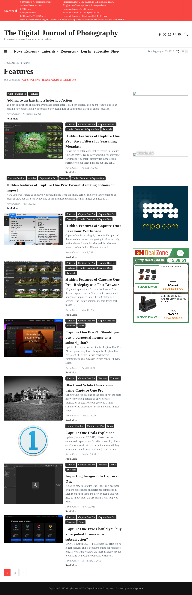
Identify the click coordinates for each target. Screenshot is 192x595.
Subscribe (101, 51)
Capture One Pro (31, 79)
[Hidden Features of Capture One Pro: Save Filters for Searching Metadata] (33, 140)
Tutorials (49, 51)
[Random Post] (177, 51)
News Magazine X (135, 588)
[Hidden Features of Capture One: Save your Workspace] (33, 228)
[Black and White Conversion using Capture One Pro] (33, 398)
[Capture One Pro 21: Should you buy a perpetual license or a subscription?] (33, 338)
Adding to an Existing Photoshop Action (39, 100)
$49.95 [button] (173, 314)
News (18, 51)
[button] (180, 253)
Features (34, 93)
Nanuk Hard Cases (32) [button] (172, 266)
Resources (68, 51)
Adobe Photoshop (17, 93)
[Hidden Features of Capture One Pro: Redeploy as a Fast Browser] (33, 279)
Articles (15, 62)
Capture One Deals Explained (89, 433)
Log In (86, 51)
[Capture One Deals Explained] (33, 440)
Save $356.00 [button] (173, 288)
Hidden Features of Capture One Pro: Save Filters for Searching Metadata (92, 141)
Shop (115, 51)
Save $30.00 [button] (173, 318)
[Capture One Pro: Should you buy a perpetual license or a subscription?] (33, 529)
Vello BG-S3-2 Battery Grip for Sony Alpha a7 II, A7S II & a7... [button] (173, 299)
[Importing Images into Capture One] (33, 483)
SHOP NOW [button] (147, 287)
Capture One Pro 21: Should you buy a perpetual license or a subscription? (92, 337)
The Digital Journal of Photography (61, 33)
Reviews (30, 51)
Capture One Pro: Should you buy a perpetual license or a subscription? (93, 534)
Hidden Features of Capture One (59, 79)
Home (7, 62)
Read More (12, 118)
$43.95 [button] (173, 284)
